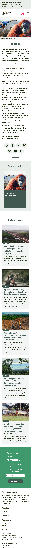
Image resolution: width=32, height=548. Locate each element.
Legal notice (5, 515)
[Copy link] (6, 145)
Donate (4, 525)
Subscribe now (17, 481)
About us (4, 511)
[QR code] (21, 151)
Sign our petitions (7, 523)
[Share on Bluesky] (24, 145)
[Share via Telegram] (18, 145)
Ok (27, 3)
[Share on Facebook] (12, 145)
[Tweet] (9, 151)
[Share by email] (15, 151)
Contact (4, 513)
